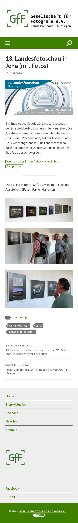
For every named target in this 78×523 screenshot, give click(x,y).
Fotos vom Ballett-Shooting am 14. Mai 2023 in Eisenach (36, 369)
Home (9, 396)
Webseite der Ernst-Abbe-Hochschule (31, 161)
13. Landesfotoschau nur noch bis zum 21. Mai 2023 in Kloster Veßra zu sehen (35, 350)
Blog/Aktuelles (15, 404)
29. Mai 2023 (13, 73)
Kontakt (11, 430)
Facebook (12, 488)
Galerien (11, 421)
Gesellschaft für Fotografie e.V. (42, 511)
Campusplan (14, 166)
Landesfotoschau (21, 331)
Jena (39, 325)
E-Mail (10, 497)
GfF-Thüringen (21, 317)
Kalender (11, 413)
